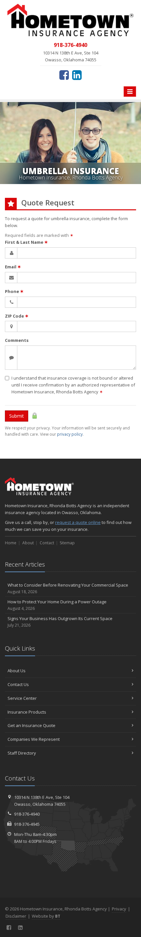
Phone (14, 291)
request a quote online (78, 522)
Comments (17, 340)
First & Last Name (26, 242)
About (28, 543)
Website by (46, 916)
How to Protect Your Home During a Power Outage (57, 605)
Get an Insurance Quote (31, 725)
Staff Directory (22, 753)
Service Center (22, 698)
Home (10, 543)
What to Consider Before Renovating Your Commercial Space (68, 588)
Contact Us (18, 684)
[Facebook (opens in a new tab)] (64, 74)
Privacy (119, 909)
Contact (47, 543)
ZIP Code (17, 316)
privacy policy (70, 434)
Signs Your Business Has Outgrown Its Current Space (60, 621)
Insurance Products (27, 712)
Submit (16, 416)
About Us (17, 671)
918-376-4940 (27, 814)
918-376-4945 (27, 824)
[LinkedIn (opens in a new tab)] (77, 74)
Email (13, 267)
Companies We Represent (34, 739)
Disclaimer (16, 916)
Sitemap (67, 543)
